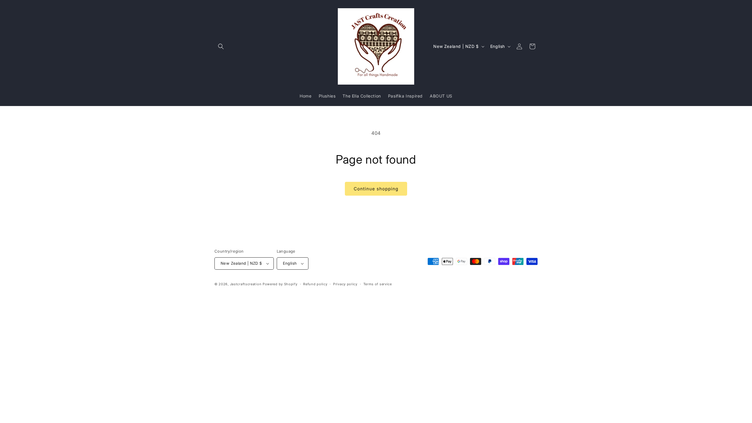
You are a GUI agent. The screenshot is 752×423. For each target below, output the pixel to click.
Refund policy (315, 284)
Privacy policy (345, 284)
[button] (220, 46)
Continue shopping (376, 189)
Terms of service (377, 284)
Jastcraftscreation (246, 284)
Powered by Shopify (280, 284)
